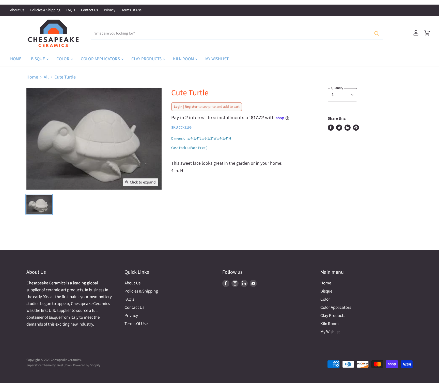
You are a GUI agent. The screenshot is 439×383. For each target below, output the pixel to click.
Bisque (38, 59)
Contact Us (89, 10)
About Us (17, 10)
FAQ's (70, 10)
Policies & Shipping (45, 10)
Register (191, 106)
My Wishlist (217, 59)
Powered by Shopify (86, 365)
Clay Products (146, 59)
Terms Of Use (131, 10)
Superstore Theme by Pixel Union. (49, 365)
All (46, 77)
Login (178, 106)
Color (63, 59)
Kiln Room (184, 59)
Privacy (109, 10)
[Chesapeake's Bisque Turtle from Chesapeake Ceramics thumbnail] (39, 204)
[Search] (376, 33)
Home (15, 59)
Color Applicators (101, 59)
